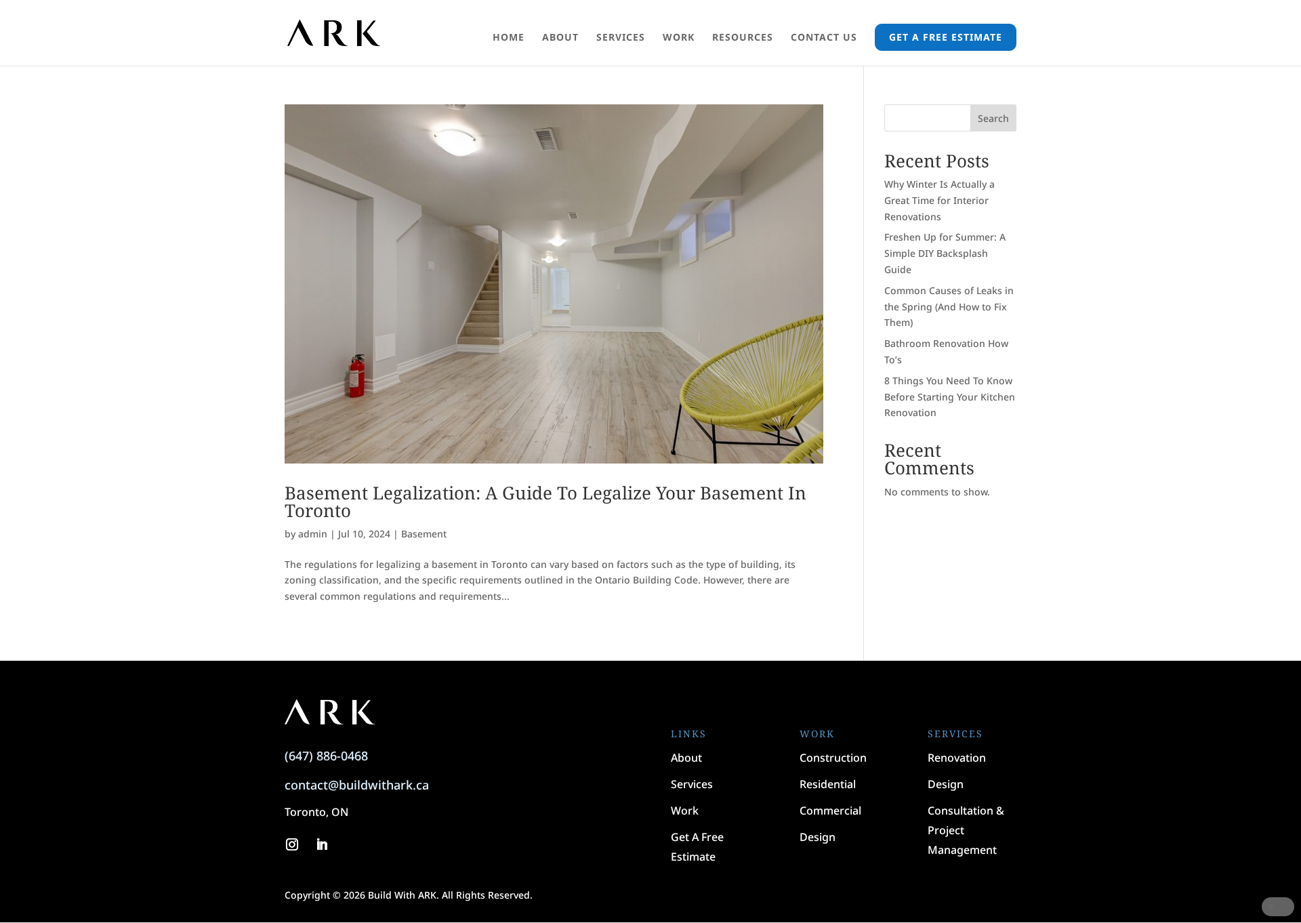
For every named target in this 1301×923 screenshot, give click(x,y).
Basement (424, 533)
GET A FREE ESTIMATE (945, 36)
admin (312, 533)
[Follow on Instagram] (292, 844)
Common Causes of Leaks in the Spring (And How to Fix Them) (949, 306)
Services (620, 38)
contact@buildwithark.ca (357, 785)
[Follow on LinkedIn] (322, 844)
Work (679, 38)
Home (508, 38)
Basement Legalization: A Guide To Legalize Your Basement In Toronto (545, 501)
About (560, 38)
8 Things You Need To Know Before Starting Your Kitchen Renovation (949, 396)
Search (993, 118)
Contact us (824, 38)
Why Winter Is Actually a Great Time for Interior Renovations (939, 200)
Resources (742, 38)
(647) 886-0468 (326, 755)
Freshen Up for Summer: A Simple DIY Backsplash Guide (945, 253)
